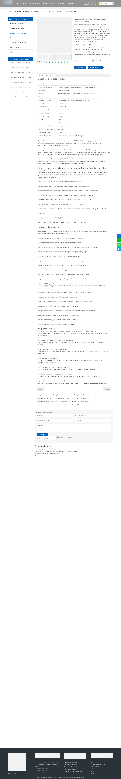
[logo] (17, 762)
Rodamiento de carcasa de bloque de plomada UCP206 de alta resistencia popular (20, 77)
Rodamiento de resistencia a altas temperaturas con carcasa (20, 82)
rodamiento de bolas (70, 762)
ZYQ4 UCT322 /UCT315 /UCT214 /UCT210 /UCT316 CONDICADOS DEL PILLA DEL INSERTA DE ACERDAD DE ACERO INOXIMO (20, 62)
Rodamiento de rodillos (17, 28)
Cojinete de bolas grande (80, 401)
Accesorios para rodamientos (19, 42)
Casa (92, 762)
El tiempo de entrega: (79, 56)
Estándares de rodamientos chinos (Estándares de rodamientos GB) (56, 451)
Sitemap (68, 777)
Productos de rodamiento (98, 764)
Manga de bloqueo (82, 398)
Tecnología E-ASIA (40, 449)
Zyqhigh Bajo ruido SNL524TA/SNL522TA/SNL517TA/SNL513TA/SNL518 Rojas (20, 67)
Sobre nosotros (95, 767)
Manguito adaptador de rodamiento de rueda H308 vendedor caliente (20, 92)
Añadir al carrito (95, 67)
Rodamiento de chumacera (18, 33)
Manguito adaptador (44, 395)
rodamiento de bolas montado (47, 405)
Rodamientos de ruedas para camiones (47, 453)
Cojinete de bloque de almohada (74, 767)
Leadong (81, 777)
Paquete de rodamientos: (78, 48)
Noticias (93, 771)
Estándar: (77, 44)
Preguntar (80, 67)
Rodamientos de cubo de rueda (44, 456)
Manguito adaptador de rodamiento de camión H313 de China (20, 87)
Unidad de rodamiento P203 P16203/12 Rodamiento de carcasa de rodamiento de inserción (20, 72)
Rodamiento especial (16, 38)
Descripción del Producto (46, 75)
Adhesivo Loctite (15, 47)
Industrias (94, 769)
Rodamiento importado (45, 398)
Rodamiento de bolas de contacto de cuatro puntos (53, 401)
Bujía (11, 52)
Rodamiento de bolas (16, 24)
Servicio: (76, 52)
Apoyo (93, 773)
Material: (76, 41)
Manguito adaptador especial (62, 395)
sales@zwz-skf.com (90, 4)
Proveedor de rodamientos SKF (69, 405)
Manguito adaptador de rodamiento (85, 395)
